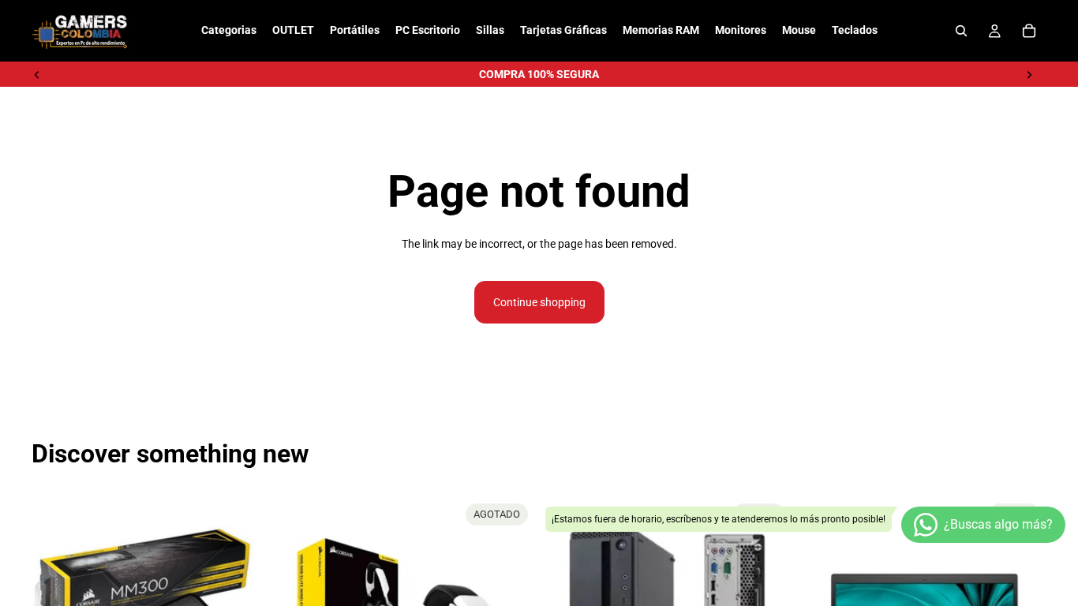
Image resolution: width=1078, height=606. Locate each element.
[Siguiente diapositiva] (1029, 74)
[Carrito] (1029, 30)
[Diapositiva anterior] (37, 74)
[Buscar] (961, 30)
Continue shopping (539, 302)
